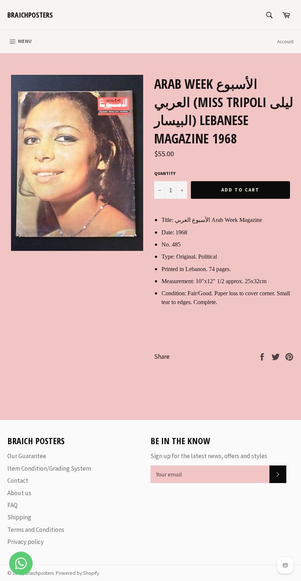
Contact (17, 480)
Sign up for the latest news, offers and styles (208, 456)
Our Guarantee (26, 456)
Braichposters (30, 15)
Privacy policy (25, 542)
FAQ (12, 505)
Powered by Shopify (77, 573)
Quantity (164, 173)
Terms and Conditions (35, 530)
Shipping (19, 517)
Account (285, 42)
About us (19, 493)
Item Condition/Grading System (49, 468)
